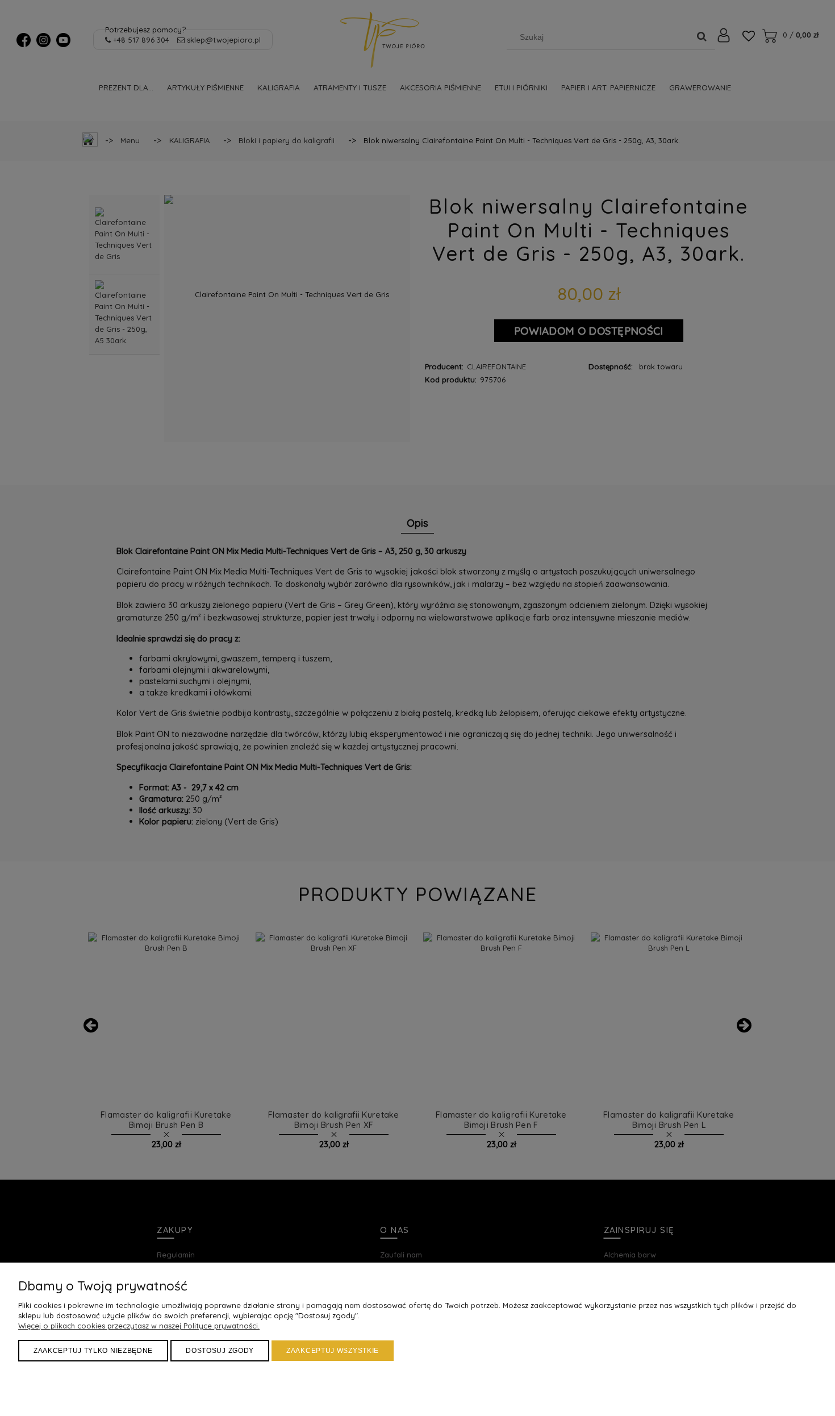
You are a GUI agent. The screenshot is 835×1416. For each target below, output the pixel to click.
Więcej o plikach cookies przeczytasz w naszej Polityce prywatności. (139, 1325)
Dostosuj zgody (220, 1351)
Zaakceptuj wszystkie (332, 1351)
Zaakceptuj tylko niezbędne (93, 1351)
